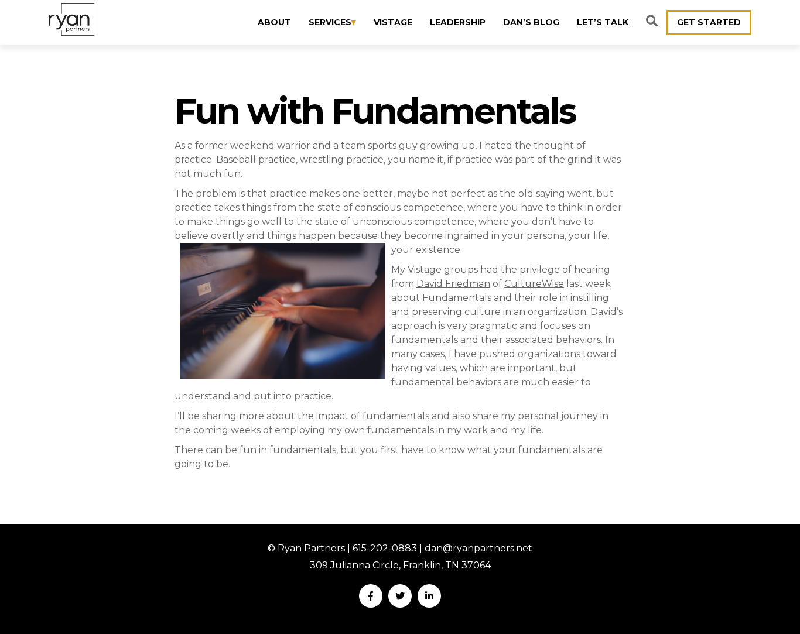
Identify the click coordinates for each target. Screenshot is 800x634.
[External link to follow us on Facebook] (370, 596)
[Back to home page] (71, 19)
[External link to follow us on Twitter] (400, 596)
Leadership (458, 22)
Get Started (709, 22)
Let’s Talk (602, 22)
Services (330, 22)
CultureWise (534, 283)
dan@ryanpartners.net (478, 548)
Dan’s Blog (531, 22)
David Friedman (453, 283)
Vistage (393, 22)
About (274, 22)
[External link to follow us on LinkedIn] (429, 596)
